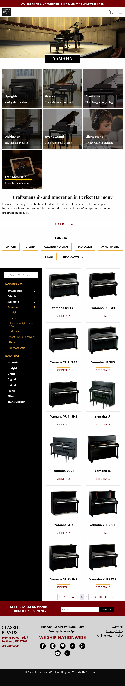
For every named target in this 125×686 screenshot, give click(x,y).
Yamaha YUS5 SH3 (102, 525)
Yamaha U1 (103, 416)
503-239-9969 (10, 645)
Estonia (12, 296)
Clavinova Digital (56, 246)
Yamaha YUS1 (63, 471)
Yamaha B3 (103, 471)
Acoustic (13, 362)
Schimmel (13, 301)
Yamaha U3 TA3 (103, 308)
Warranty (117, 627)
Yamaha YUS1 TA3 (63, 362)
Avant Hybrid (110, 246)
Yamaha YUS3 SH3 (63, 579)
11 (106, 597)
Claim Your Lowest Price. (87, 3)
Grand (30, 246)
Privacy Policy (114, 631)
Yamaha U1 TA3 (63, 308)
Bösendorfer (14, 290)
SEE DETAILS (64, 316)
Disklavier (85, 246)
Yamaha (12, 307)
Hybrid (12, 385)
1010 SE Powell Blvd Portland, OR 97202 (15, 639)
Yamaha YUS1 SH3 (63, 416)
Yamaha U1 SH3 (103, 362)
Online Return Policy (110, 635)
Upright (10, 246)
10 (100, 597)
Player (11, 390)
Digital (12, 379)
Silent (49, 256)
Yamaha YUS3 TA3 (102, 579)
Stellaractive (93, 672)
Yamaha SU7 (63, 525)
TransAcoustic (73, 256)
